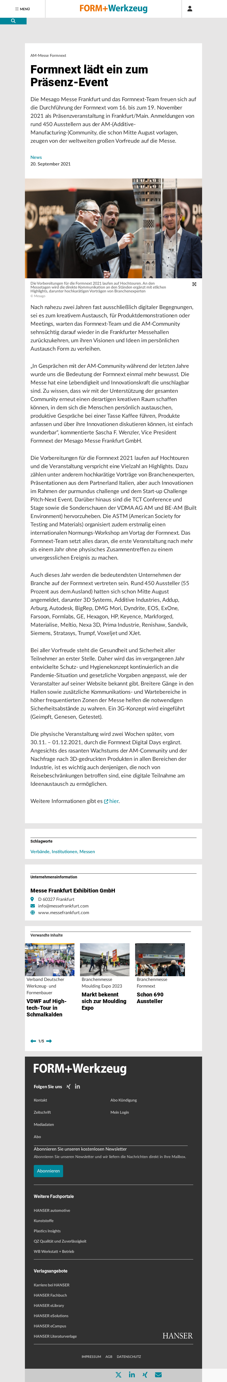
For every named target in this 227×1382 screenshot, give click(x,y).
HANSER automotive (52, 1211)
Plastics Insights (47, 1231)
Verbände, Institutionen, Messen (62, 852)
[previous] (33, 1041)
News (36, 157)
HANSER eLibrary (49, 1306)
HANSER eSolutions (51, 1316)
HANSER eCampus (50, 1326)
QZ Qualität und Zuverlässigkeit (60, 1241)
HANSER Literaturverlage (55, 1336)
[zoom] (194, 284)
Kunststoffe (43, 1221)
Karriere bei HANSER (51, 1285)
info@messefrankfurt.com (63, 906)
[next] (49, 1041)
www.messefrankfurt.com (63, 913)
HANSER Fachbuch (50, 1295)
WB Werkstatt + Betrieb (54, 1252)
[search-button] (13, 21)
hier (113, 801)
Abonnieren (48, 1171)
